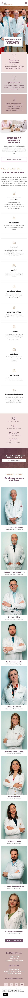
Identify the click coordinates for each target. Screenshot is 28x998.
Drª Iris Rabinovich (14, 707)
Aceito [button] (5, 994)
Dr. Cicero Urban (14, 617)
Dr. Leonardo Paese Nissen (14, 886)
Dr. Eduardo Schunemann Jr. (14, 572)
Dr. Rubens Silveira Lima (14, 527)
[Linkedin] (16, 984)
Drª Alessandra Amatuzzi (14, 931)
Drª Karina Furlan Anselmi (14, 751)
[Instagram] (11, 984)
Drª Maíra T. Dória (14, 841)
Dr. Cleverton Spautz (14, 662)
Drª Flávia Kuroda (14, 797)
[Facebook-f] (6, 984)
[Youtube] (22, 984)
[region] (14, 30)
